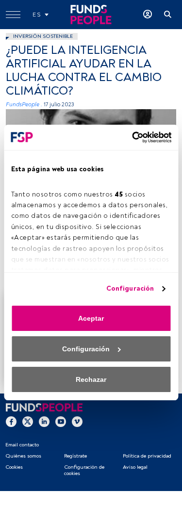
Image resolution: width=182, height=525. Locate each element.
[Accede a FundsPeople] (147, 14)
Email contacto (22, 445)
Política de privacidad (147, 456)
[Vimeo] (77, 421)
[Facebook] (11, 421)
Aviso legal (135, 467)
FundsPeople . (24, 104)
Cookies (14, 467)
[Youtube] (60, 421)
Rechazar (91, 379)
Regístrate (75, 456)
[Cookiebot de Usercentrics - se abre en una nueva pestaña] (130, 137)
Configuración (130, 288)
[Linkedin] (44, 421)
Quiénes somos (23, 456)
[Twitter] (27, 421)
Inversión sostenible (43, 36)
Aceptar (91, 318)
